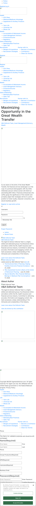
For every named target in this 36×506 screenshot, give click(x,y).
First (23, 444)
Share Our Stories (26, 53)
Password (4, 214)
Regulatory (6, 39)
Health (2, 15)
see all (27, 262)
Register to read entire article (10, 204)
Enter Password (27, 479)
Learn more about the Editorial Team (13, 258)
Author (7, 232)
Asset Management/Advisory (23, 123)
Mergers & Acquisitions (10, 49)
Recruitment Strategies (10, 51)
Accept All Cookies (18, 502)
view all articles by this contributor (12, 308)
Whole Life (6, 29)
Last (23, 447)
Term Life (6, 25)
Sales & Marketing (5, 41)
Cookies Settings (18, 493)
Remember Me (7, 220)
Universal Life (7, 27)
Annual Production (9, 455)
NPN (4, 460)
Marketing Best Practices (11, 43)
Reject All (17, 498)
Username (4, 209)
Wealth (2, 31)
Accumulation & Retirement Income (14, 33)
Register (2, 6)
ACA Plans (6, 17)
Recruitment (4, 47)
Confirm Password (28, 482)
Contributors (25, 51)
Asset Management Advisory (12, 35)
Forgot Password (6, 229)
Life (1, 23)
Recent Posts (9, 234)
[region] (18, 494)
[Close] (33, 485)
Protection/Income (9, 37)
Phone (2, 431)
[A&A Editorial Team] (8, 237)
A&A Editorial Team (7, 123)
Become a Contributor (28, 49)
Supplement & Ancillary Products (13, 21)
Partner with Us (23, 47)
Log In (7, 6)
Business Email (4, 470)
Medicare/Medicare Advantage (13, 19)
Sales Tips (6, 45)
